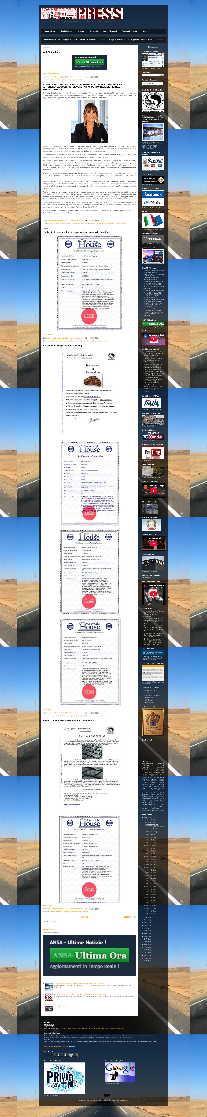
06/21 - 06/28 (150, 848)
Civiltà (162, 765)
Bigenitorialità (76, 223)
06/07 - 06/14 (150, 854)
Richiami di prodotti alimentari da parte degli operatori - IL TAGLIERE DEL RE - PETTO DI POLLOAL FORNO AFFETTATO (153, 274)
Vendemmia (156, 808)
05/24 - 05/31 (150, 859)
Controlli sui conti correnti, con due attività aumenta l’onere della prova (153, 373)
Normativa (145, 794)
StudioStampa (70, 80)
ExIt (147, 779)
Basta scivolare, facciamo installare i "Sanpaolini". (69, 720)
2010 (145, 958)
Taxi (163, 805)
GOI (148, 780)
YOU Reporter (160, 810)
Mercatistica (67, 341)
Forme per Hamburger (93, 716)
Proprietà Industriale (159, 796)
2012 (145, 953)
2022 (145, 925)
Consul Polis (147, 693)
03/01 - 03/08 (150, 892)
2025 (145, 917)
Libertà (144, 788)
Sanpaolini (77, 911)
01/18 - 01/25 (150, 908)
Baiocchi (62, 223)
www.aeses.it (47, 217)
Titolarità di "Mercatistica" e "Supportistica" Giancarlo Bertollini (76, 232)
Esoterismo (160, 777)
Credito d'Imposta (147, 770)
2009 (145, 961)
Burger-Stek (67, 716)
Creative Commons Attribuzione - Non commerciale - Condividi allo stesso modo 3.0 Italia (96, 1028)
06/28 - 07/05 (150, 845)
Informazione (160, 784)
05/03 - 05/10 (150, 867)
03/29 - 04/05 (150, 881)
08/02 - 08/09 (150, 834)
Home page (83, 917)
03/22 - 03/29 (150, 884)
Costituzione (160, 769)
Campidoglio (145, 765)
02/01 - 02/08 (150, 903)
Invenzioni (145, 786)
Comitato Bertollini (149, 690)
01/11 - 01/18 (150, 911)
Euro (143, 779)
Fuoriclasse (161, 779)
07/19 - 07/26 (150, 837)
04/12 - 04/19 (150, 875)
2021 (145, 928)
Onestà (153, 794)
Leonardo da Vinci (159, 786)
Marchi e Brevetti (110, 31)
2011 (145, 955)
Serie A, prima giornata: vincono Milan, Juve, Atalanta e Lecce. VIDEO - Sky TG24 (153, 635)
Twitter (157, 807)
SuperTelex (157, 805)
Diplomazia (144, 774)
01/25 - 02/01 (150, 905)
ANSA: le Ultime (51, 52)
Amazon (81, 31)
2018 (145, 936)
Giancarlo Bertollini (157, 780)
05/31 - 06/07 (150, 856)
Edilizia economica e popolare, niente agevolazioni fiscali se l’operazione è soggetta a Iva (153, 365)
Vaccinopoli (150, 808)
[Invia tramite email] (90, 77)
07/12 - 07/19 (150, 840)
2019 (145, 933)
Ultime (161, 807)
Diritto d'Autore (160, 774)
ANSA (53, 80)
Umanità (144, 808)
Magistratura (154, 788)
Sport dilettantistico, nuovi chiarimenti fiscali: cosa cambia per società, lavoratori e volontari (153, 387)
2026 (145, 817)
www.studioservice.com (51, 73)
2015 (145, 944)
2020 (145, 931)
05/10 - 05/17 (150, 864)
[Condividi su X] (94, 77)
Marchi (154, 790)
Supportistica (103, 341)
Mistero (153, 792)
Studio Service (148, 700)
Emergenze (144, 777)
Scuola (156, 800)
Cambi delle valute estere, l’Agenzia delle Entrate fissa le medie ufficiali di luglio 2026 (152, 379)
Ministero (144, 792)
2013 (145, 950)
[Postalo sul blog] (92, 77)
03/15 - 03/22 (150, 886)
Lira (148, 788)
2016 (145, 942)
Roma (159, 798)
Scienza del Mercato (92, 341)
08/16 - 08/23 (150, 820)
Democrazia (160, 772)
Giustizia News (148, 697)
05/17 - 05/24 (150, 862)
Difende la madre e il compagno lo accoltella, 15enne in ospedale (70, 40)
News (63, 80)
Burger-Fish (59, 716)
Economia (154, 776)
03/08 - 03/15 (150, 889)
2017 (145, 939)
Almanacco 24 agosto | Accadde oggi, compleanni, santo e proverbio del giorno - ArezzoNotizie (153, 613)
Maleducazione (145, 790)
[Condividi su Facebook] (96, 77)
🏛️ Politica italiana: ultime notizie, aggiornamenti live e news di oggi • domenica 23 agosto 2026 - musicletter (152, 641)
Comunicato (145, 767)
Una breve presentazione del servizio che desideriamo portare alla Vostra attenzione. (80, 994)
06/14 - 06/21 (150, 851)
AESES (56, 223)
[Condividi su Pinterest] (98, 77)
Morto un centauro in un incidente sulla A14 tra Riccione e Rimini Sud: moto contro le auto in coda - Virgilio (153, 628)
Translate (157, 86)
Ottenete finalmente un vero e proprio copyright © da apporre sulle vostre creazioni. (80, 983)
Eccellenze (145, 775)
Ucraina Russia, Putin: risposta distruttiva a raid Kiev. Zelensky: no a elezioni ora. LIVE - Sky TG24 (153, 621)
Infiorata (152, 784)
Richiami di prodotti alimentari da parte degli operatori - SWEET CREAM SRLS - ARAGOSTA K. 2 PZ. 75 (153, 311)
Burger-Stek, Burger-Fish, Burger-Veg (62, 345)
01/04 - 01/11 (150, 914)
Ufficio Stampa (66, 31)
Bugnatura (59, 911)
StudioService (111, 223)
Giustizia (87, 223)
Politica (144, 796)
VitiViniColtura (151, 810)
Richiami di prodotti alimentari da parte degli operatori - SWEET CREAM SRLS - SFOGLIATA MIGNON (153, 284)
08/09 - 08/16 (150, 832)
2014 (145, 947)
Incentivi (161, 782)
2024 (145, 920)
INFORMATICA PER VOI (150, 577)
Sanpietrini (85, 911)
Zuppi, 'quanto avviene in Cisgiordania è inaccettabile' (131, 40)
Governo (154, 782)
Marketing (59, 341)
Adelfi (51, 223)
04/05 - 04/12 (150, 878)
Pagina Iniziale (49, 31)
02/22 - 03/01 (150, 894)
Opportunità (160, 794)
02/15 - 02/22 (150, 897)
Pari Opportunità (101, 223)
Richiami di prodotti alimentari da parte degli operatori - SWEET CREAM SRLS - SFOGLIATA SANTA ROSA (153, 293)
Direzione (151, 774)
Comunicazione (159, 767)
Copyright (94, 31)
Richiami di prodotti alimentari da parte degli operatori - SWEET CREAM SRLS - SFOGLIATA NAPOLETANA (153, 302)
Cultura (154, 772)
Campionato (155, 765)
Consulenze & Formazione (151, 695)
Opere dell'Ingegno (129, 31)
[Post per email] (85, 77)
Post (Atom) (53, 921)
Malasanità (161, 788)
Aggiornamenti (147, 764)
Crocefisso (145, 772)
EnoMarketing (152, 777)
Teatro (144, 807)
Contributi (145, 769)
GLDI (143, 781)
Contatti (146, 31)
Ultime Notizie (80, 80)
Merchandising (75, 341)
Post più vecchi (129, 917)
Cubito (150, 772)
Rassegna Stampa (149, 798)
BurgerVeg (75, 716)
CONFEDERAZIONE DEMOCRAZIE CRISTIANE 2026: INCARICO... (154, 826)
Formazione (153, 779)
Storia (162, 800)
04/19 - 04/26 (150, 873)
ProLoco (150, 796)
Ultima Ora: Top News (60, 1005)
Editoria (162, 775)
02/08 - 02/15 (150, 900)
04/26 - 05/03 (150, 870)
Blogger (125, 1100)
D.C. (82, 223)
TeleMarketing (151, 807)
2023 (145, 922)
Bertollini (58, 80)
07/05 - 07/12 (150, 843)
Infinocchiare (145, 784)
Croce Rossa (159, 770)
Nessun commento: (76, 77)
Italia (151, 786)
